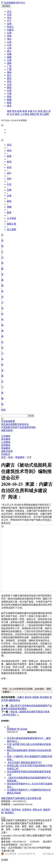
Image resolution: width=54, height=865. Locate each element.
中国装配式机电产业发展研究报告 (18, 427)
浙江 (9, 51)
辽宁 (9, 20)
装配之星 (34, 114)
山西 (9, 33)
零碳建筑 (5, 448)
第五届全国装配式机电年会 (15, 424)
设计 (45, 111)
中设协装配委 (8, 421)
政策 (19, 111)
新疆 (9, 102)
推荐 (9, 111)
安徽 (9, 54)
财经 (17, 114)
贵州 (9, 81)
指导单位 (16, 809)
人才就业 (24, 114)
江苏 (9, 45)
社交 (12, 114)
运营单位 (26, 809)
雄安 (9, 105)
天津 (9, 14)
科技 (40, 111)
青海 (9, 96)
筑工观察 (44, 114)
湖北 (9, 39)
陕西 (9, 87)
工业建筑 (5, 442)
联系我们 (9, 812)
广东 (9, 66)
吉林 (9, 23)
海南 (9, 72)
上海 (9, 48)
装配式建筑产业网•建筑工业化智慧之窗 (21, 798)
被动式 (28, 697)
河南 (9, 36)
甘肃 (9, 90)
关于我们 (5, 809)
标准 (24, 111)
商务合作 (37, 809)
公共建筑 (5, 436)
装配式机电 (7, 430)
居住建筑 (5, 439)
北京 (9, 11)
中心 (35, 111)
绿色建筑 (5, 445)
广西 (9, 69)
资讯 (14, 111)
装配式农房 (7, 451)
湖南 (9, 63)
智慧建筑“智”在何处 (17, 729)
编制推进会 (14, 700)
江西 (9, 60)
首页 (3, 457)
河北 (9, 17)
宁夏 (9, 93)
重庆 (9, 78)
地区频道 (6, 6)
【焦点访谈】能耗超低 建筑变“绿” (24, 762)
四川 (9, 75)
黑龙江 (10, 26)
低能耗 (35, 697)
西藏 (9, 99)
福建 (9, 57)
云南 (9, 84)
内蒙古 (10, 30)
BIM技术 (5, 454)
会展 (30, 111)
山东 (9, 42)
